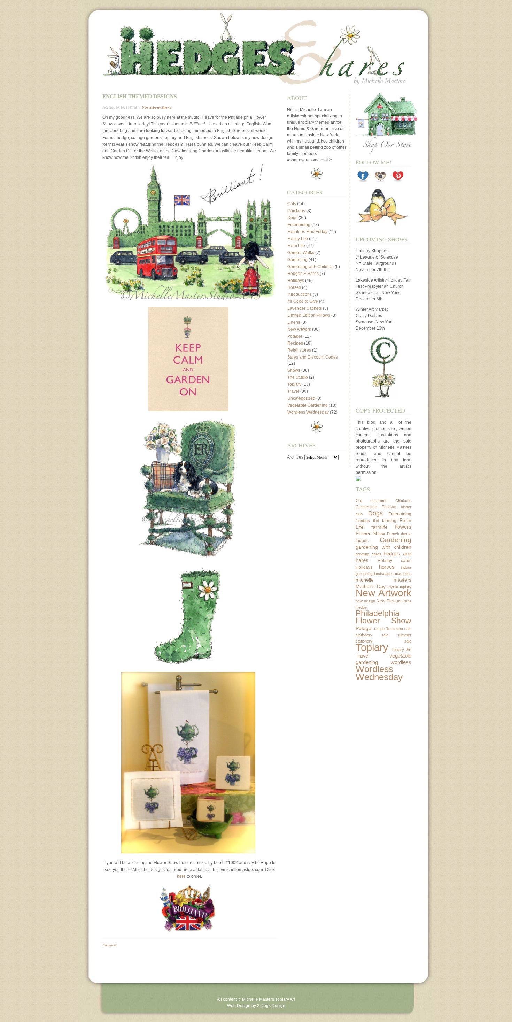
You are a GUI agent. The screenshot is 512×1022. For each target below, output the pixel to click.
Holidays (295, 280)
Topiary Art (401, 649)
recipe (379, 629)
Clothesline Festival (376, 507)
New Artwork (151, 107)
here (181, 876)
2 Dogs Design (271, 1005)
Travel (293, 391)
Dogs (292, 217)
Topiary (294, 384)
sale (407, 629)
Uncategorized (301, 398)
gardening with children (383, 547)
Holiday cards (395, 560)
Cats (291, 203)
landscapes (384, 573)
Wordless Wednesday (308, 412)
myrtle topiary (399, 587)
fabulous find (367, 520)
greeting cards (368, 554)
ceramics (378, 500)
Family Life (297, 238)
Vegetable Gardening (307, 405)
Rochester (394, 629)
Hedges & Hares (303, 273)
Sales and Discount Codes (312, 357)
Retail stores (299, 350)
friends (362, 540)
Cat (359, 500)
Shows (166, 107)
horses (387, 567)
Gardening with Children (310, 266)
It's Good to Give (302, 301)
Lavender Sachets (304, 308)
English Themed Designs (139, 96)
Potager (294, 336)
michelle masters (383, 580)
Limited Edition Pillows (308, 315)
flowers (403, 527)
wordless (401, 662)
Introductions (299, 294)
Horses (294, 287)
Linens (293, 322)
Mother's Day (371, 586)
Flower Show (370, 533)
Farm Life (296, 245)
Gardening (297, 259)
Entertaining (298, 224)
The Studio (297, 377)
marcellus (403, 573)
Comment (109, 944)
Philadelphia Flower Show (383, 617)
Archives (295, 457)
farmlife (379, 527)
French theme (399, 534)
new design (365, 601)
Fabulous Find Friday (307, 231)
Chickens (296, 210)
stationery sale (372, 635)
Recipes (295, 343)
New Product (389, 601)
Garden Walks (300, 252)
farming (389, 520)
